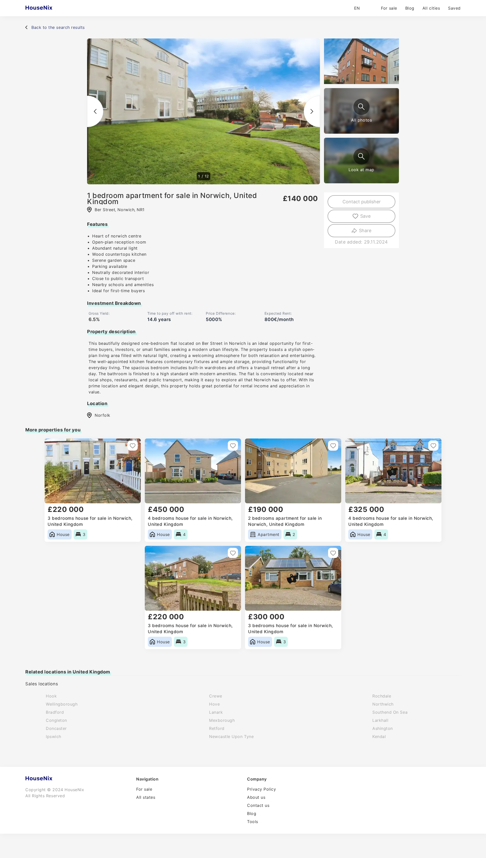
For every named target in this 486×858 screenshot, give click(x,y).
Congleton (56, 720)
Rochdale (381, 696)
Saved (454, 8)
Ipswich (53, 736)
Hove (214, 704)
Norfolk (102, 415)
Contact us (258, 805)
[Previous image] (95, 111)
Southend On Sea (390, 712)
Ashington (382, 728)
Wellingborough (62, 704)
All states (145, 797)
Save (365, 216)
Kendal (379, 736)
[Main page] (48, 8)
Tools (252, 821)
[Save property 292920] (333, 446)
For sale (389, 8)
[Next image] (312, 111)
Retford (217, 728)
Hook (51, 696)
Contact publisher (361, 201)
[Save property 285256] (433, 446)
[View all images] (361, 107)
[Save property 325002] (233, 553)
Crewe (215, 696)
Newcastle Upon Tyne (231, 736)
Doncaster (56, 728)
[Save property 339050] (133, 446)
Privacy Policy (261, 789)
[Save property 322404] (233, 446)
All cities (431, 8)
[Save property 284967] (333, 553)
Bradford (55, 712)
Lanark (216, 712)
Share (365, 230)
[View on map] (361, 156)
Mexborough (222, 720)
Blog (409, 8)
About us (256, 797)
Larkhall (380, 720)
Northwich (383, 704)
